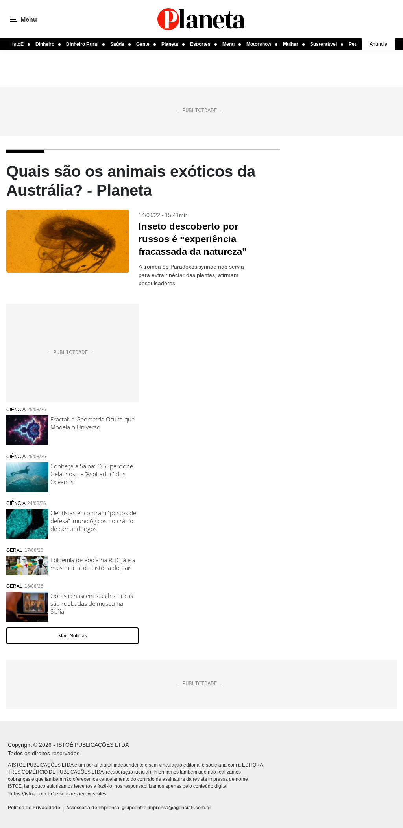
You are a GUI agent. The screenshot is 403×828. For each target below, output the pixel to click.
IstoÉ (18, 44)
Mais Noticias (72, 636)
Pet (352, 44)
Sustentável (323, 44)
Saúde (117, 44)
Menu (228, 44)
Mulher (290, 44)
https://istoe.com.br (31, 793)
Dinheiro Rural (82, 44)
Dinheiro (44, 44)
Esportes (200, 44)
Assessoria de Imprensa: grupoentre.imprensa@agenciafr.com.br (138, 807)
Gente (143, 44)
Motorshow (258, 44)
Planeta (169, 44)
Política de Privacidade (34, 807)
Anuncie (378, 44)
